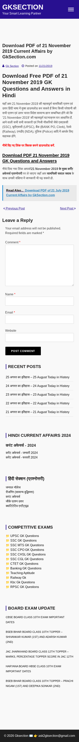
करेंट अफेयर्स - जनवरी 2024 (22, 452)
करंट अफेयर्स (13, 496)
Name (10, 294)
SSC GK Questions (23, 540)
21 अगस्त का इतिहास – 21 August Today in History (37, 412)
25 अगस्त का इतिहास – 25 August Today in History (37, 377)
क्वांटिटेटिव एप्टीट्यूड (17, 506)
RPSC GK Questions (24, 587)
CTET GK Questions (24, 563)
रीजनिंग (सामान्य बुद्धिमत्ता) (20, 492)
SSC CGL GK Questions (27, 559)
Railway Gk (18, 577)
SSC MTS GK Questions (27, 545)
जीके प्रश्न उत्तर (15, 501)
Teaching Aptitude (22, 573)
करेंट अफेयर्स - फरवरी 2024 (22, 457)
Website (10, 330)
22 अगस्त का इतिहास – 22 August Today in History (37, 403)
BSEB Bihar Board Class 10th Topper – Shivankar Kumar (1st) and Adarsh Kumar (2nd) (36, 636)
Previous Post (15, 208)
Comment (12, 242)
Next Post (67, 208)
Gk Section (12, 65)
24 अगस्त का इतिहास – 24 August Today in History (37, 386)
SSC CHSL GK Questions (28, 554)
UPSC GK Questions (24, 536)
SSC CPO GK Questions (27, 549)
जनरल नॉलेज (13, 487)
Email (10, 312)
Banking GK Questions (25, 568)
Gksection (22, 7)
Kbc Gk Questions (22, 582)
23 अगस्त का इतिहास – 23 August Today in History (37, 394)
